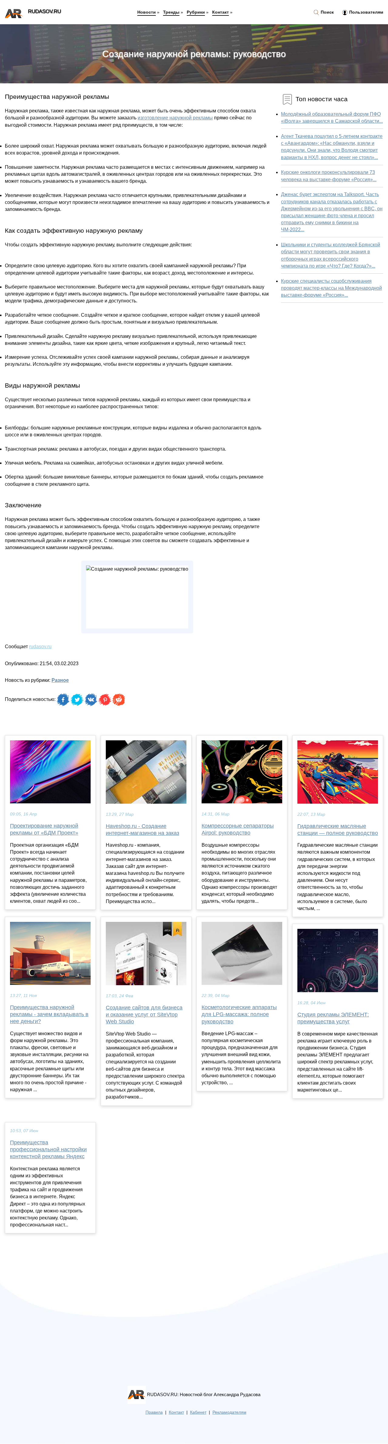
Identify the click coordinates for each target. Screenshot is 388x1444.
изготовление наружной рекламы (175, 117)
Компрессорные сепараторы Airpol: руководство (238, 829)
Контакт (220, 12)
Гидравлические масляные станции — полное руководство (337, 829)
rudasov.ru (40, 646)
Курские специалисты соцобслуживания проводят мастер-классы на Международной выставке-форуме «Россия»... (331, 288)
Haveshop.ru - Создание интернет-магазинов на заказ (142, 829)
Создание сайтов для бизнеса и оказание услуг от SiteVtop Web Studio (144, 1015)
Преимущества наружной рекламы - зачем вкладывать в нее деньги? (49, 1014)
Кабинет (198, 1412)
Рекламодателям (229, 1412)
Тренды (171, 12)
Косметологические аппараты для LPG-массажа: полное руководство (239, 1014)
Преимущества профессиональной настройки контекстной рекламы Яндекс (48, 1149)
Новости (146, 12)
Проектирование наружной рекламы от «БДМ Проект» (44, 829)
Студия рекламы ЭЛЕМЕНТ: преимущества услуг (333, 1018)
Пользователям (365, 12)
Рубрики (196, 12)
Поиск (326, 12)
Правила (154, 1412)
